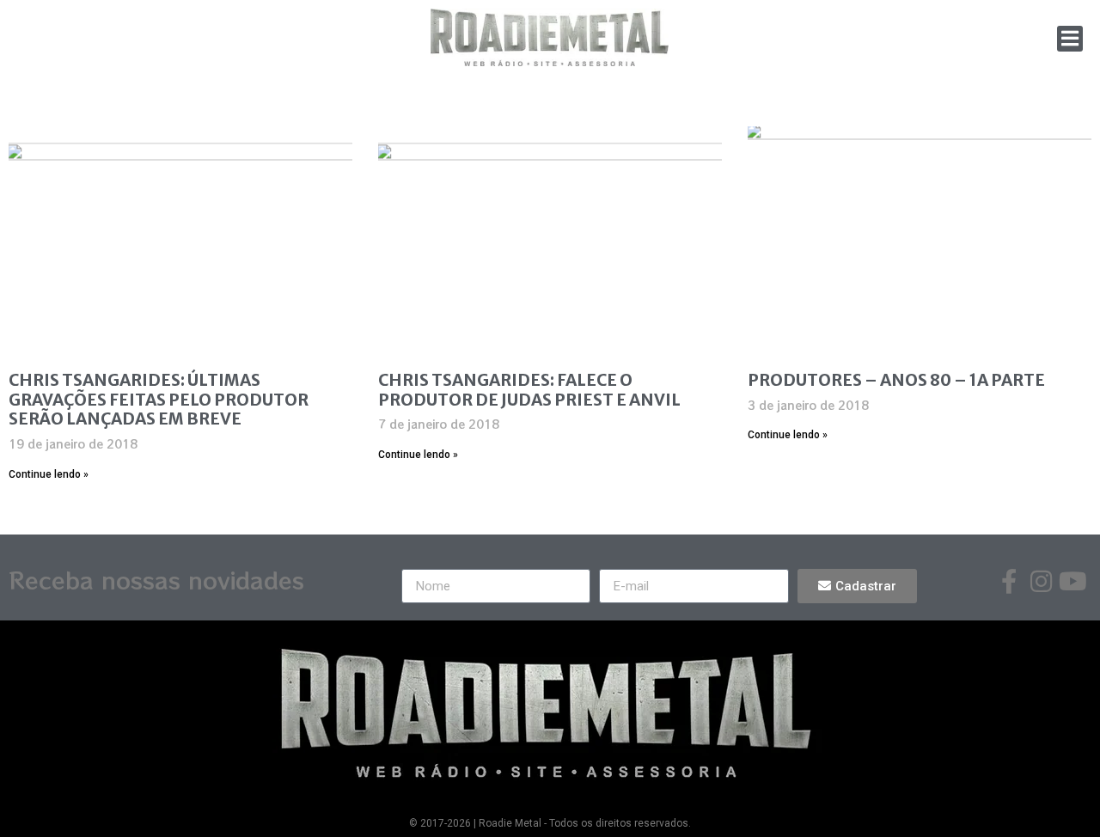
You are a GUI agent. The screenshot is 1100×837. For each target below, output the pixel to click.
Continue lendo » (49, 474)
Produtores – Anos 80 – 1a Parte (896, 380)
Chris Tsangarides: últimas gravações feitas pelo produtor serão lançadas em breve (159, 400)
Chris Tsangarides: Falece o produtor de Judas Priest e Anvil (529, 390)
